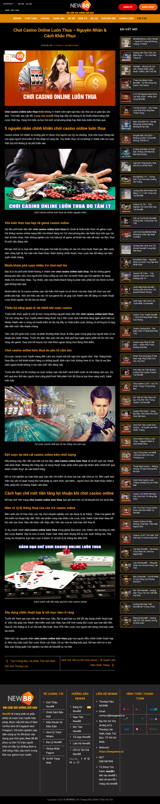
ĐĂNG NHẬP (148, 7)
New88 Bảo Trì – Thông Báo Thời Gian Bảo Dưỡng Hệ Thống (144, 179)
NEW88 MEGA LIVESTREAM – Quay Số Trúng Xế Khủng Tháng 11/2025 (145, 41)
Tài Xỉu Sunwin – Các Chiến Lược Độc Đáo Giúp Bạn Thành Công (145, 110)
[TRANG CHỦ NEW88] (80, 7)
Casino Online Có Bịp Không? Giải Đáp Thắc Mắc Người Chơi (145, 524)
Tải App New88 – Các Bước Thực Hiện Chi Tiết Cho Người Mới (145, 551)
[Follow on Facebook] (81, 758)
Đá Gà (94, 18)
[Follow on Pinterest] (88, 758)
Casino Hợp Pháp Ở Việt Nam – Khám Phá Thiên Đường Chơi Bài (143, 344)
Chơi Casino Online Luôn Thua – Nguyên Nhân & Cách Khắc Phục (144, 441)
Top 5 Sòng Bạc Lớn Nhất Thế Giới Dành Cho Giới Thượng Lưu (144, 455)
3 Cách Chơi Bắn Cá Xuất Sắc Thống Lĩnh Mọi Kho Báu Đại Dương (144, 151)
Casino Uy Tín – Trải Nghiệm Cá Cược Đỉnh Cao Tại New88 (145, 207)
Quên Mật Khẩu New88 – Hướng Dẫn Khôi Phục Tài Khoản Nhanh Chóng (144, 289)
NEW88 (17, 18)
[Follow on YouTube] (71, 762)
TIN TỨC (142, 18)
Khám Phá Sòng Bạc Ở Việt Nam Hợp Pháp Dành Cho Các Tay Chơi (145, 358)
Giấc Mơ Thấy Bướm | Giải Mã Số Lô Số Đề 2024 (144, 164)
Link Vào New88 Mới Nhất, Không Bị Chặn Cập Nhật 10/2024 (145, 234)
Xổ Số (71, 18)
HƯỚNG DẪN (126, 18)
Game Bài (58, 18)
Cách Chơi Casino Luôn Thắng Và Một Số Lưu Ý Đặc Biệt (145, 482)
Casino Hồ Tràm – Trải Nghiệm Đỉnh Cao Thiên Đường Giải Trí (144, 275)
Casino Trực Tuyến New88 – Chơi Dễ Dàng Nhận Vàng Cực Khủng (145, 317)
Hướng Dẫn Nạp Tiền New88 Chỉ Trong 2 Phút (144, 605)
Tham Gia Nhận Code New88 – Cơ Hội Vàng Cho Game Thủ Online (145, 82)
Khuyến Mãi (108, 18)
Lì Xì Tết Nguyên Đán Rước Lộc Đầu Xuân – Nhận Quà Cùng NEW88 (145, 96)
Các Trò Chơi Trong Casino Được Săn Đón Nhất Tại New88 (145, 510)
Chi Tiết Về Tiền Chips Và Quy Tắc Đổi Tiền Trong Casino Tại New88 (144, 400)
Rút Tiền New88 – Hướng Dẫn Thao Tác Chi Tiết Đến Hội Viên (145, 593)
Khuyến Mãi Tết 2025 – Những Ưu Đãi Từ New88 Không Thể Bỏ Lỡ (144, 138)
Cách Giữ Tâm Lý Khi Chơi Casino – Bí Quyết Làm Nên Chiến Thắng (145, 427)
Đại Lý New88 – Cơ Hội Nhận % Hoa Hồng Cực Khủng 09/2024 (146, 579)
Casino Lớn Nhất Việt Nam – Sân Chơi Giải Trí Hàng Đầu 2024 (145, 496)
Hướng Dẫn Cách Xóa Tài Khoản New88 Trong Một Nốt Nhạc (144, 248)
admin (75, 45)
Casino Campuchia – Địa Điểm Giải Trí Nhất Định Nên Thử (145, 331)
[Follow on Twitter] (85, 758)
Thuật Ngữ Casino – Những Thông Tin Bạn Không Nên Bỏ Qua (145, 468)
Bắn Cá (82, 18)
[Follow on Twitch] (78, 762)
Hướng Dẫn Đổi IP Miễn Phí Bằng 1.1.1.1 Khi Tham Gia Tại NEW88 (145, 193)
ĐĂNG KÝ (127, 7)
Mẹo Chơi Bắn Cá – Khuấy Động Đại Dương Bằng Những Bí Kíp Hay (144, 124)
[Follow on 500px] (74, 762)
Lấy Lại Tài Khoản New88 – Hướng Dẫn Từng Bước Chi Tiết (145, 220)
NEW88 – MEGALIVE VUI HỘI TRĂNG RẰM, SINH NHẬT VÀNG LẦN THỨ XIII (144, 69)
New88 (6, 713)
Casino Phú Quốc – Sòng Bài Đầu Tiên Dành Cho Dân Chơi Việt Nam (145, 413)
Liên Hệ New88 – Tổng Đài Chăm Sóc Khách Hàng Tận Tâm (145, 565)
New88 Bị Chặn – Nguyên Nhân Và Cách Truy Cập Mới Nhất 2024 (145, 262)
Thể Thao (31, 18)
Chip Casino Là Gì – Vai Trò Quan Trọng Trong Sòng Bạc (145, 386)
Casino (45, 18)
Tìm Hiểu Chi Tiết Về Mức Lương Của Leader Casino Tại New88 (145, 372)
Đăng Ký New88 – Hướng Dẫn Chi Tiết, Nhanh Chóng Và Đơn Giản (145, 620)
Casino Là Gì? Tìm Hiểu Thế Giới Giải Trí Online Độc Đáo (145, 536)
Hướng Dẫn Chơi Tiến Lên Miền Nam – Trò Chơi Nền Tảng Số (144, 55)
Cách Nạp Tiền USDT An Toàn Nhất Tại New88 (144, 302)
